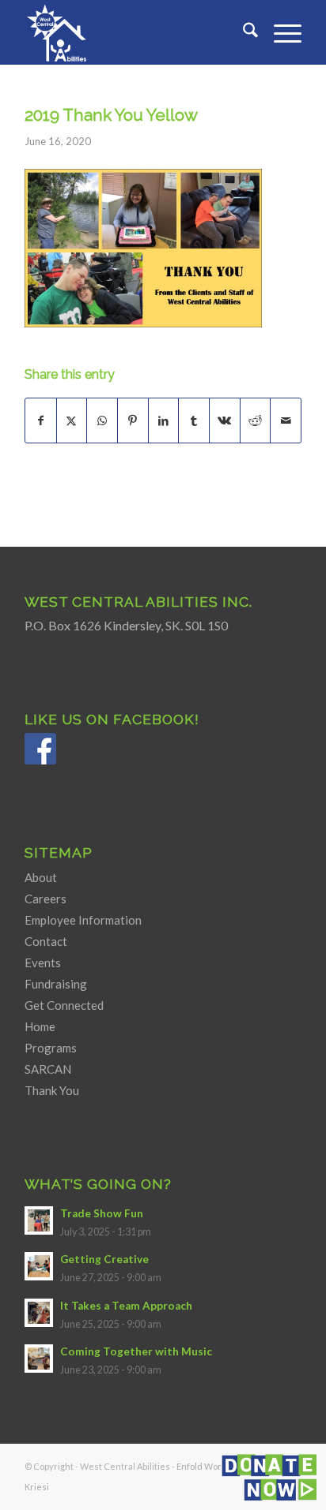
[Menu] (279, 32)
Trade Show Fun (101, 1213)
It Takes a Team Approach (126, 1305)
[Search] (242, 32)
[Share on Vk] (225, 420)
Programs (51, 1048)
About (41, 877)
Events (43, 962)
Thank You (52, 1090)
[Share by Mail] (286, 420)
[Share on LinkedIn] (164, 420)
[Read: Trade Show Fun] (39, 1220)
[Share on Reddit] (256, 420)
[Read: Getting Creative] (39, 1266)
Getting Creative (104, 1259)
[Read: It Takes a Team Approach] (39, 1313)
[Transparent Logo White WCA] (135, 32)
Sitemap (59, 852)
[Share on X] (72, 420)
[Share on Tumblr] (194, 420)
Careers (45, 898)
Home (40, 1026)
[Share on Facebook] (40, 420)
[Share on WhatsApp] (102, 420)
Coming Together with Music (136, 1351)
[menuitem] (242, 32)
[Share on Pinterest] (133, 420)
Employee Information (83, 920)
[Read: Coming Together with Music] (39, 1358)
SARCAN (48, 1069)
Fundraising (56, 984)
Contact (46, 941)
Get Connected (64, 1005)
